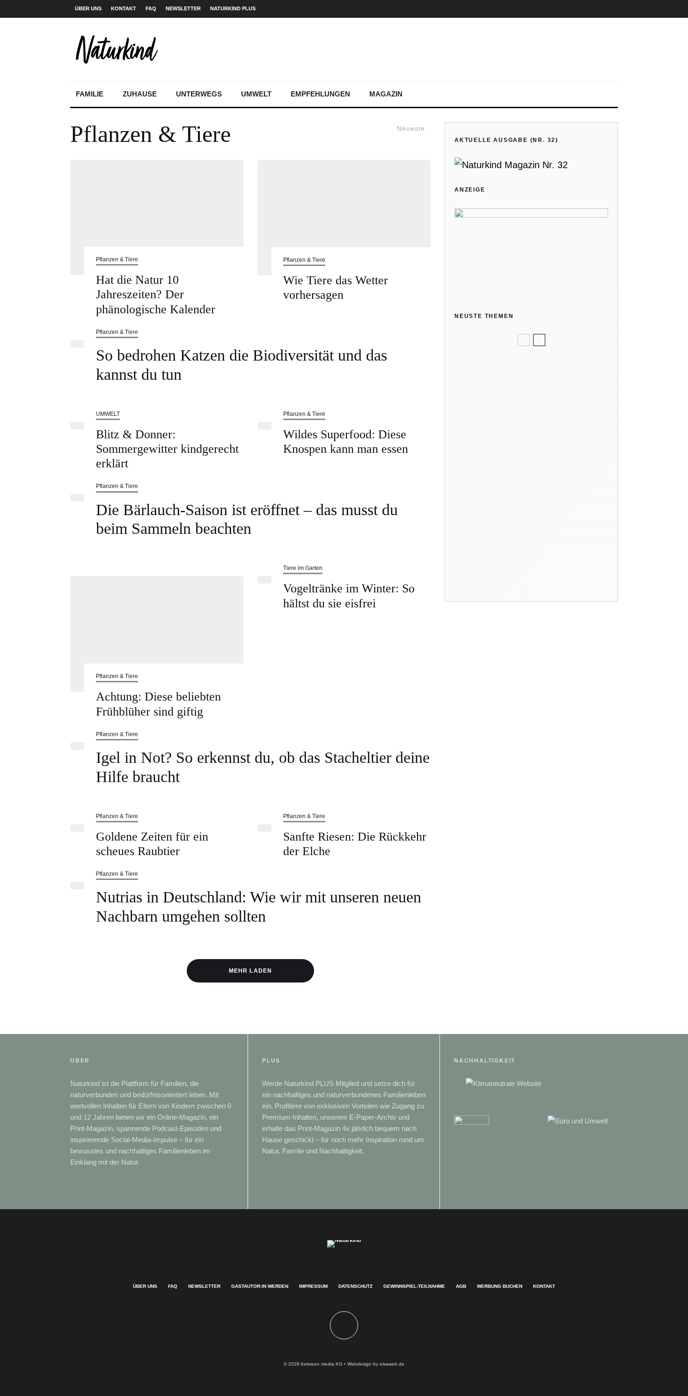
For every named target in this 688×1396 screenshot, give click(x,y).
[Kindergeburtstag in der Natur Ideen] (469, 394)
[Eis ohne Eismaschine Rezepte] (469, 432)
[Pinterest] (580, 8)
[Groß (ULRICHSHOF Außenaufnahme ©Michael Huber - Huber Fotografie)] (469, 580)
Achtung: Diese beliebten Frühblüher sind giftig (158, 704)
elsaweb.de (392, 1363)
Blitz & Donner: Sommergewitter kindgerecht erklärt (167, 449)
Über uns (145, 1286)
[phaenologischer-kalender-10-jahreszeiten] (156, 217)
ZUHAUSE (140, 94)
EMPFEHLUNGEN (320, 94)
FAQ (151, 8)
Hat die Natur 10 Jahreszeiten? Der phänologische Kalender (155, 294)
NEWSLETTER (183, 8)
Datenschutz (355, 1286)
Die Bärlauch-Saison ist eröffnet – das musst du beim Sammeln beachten (247, 519)
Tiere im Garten (302, 568)
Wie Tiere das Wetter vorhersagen (335, 287)
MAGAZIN (386, 94)
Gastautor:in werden (259, 1286)
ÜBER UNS (88, 8)
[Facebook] (550, 8)
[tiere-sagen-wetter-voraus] (344, 217)
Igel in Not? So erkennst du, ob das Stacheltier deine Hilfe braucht (263, 767)
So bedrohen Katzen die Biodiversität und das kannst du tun (241, 365)
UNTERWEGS (199, 94)
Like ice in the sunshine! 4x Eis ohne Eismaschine (546, 432)
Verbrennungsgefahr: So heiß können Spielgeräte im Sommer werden (546, 471)
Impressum (313, 1286)
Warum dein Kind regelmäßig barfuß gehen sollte (543, 508)
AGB (461, 1286)
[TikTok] (610, 8)
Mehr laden (250, 971)
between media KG (322, 1363)
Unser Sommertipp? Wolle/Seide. (549, 359)
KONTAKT (123, 8)
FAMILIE (89, 94)
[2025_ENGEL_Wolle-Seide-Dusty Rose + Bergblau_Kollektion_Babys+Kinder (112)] (469, 360)
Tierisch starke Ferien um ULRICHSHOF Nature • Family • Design (547, 580)
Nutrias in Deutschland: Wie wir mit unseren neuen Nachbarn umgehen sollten (258, 906)
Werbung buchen (499, 1286)
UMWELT (256, 94)
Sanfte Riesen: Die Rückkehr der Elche (354, 844)
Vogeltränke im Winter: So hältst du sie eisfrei (349, 596)
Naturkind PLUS (233, 8)
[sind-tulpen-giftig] (156, 634)
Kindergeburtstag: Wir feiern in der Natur (546, 393)
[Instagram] (565, 8)
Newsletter (204, 1286)
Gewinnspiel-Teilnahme (414, 1286)
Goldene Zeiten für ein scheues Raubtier (152, 844)
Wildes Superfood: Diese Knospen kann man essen (345, 442)
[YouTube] (595, 8)
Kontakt (544, 1286)
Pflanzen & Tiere (117, 259)
